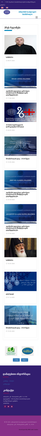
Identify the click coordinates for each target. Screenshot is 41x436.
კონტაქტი (6, 384)
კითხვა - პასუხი (8, 381)
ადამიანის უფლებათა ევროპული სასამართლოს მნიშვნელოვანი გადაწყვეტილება (17, 93)
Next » (25, 360)
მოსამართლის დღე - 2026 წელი (17, 159)
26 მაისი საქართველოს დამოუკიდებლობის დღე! (15, 126)
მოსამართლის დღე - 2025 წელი (17, 328)
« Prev (16, 360)
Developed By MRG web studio (28, 429)
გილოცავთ (10, 294)
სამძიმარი (9, 57)
